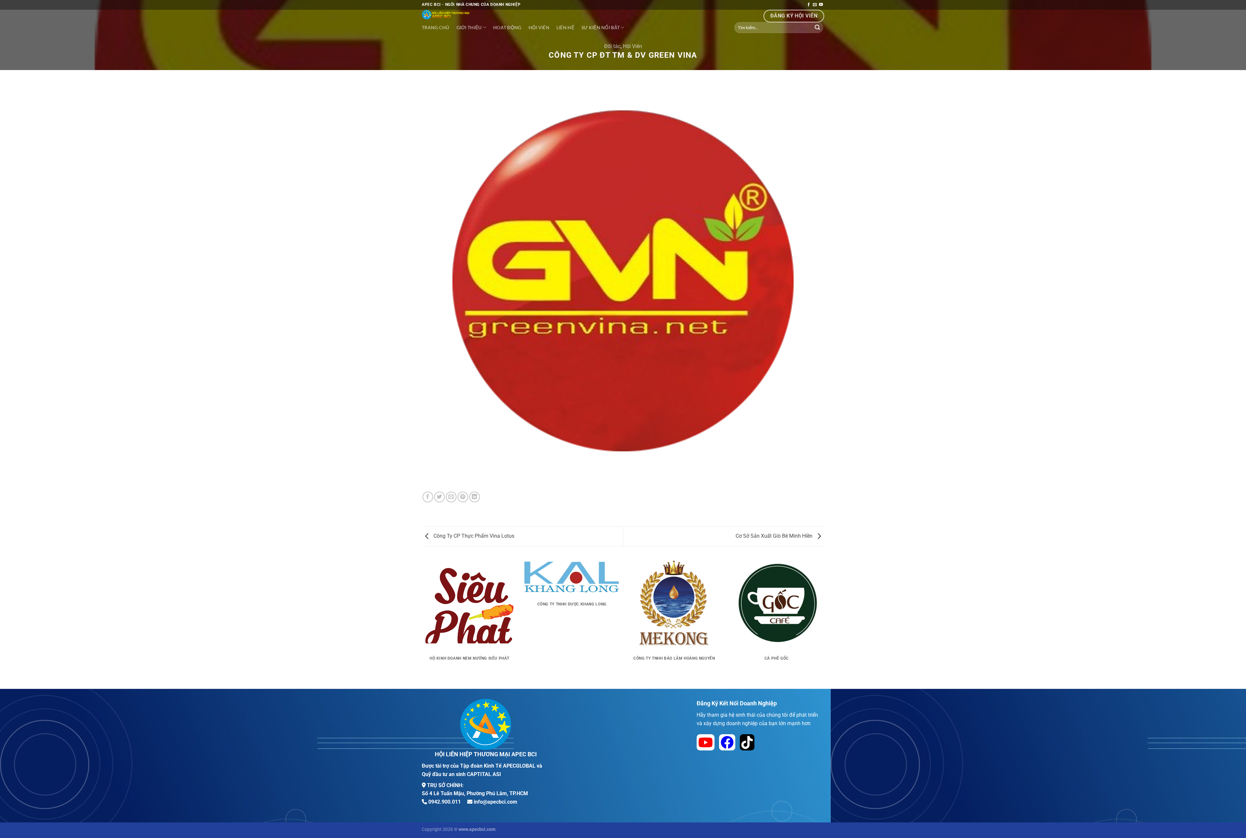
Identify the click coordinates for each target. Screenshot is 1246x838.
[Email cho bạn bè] (451, 497)
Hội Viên (632, 46)
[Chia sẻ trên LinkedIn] (474, 497)
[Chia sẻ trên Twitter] (439, 497)
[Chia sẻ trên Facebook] (427, 497)
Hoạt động (507, 27)
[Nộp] (817, 27)
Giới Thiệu (469, 27)
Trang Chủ (435, 27)
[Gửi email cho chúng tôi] (815, 5)
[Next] (824, 622)
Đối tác (612, 46)
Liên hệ (565, 27)
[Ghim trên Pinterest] (463, 497)
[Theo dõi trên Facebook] (809, 5)
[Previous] (422, 622)
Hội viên (539, 27)
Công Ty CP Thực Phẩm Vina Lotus (473, 536)
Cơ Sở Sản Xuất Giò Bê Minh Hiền (775, 536)
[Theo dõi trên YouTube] (821, 5)
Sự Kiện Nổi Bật (600, 27)
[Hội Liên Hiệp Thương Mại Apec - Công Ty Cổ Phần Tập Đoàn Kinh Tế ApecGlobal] (487, 14)
